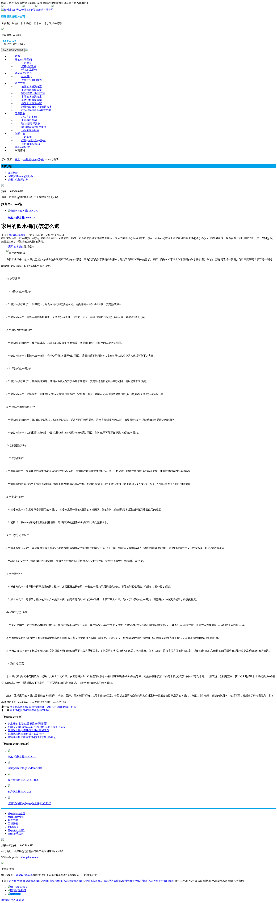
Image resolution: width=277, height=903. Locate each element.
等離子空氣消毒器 (31, 79)
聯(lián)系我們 (29, 69)
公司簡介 (26, 63)
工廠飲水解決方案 (31, 90)
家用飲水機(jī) (16, 246)
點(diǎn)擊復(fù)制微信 (13, 50)
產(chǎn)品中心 (23, 73)
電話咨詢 (15, 894)
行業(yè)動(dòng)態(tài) (33, 140)
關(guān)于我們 (23, 59)
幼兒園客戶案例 (30, 130)
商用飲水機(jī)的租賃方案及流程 (26, 733)
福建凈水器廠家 (112, 880)
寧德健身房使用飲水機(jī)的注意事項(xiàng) (32, 737)
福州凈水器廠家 (94, 880)
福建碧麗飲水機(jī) (73, 880)
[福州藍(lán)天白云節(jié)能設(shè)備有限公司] (27, 9)
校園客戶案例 (29, 116)
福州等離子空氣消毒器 (134, 880)
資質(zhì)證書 (28, 66)
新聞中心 (20, 133)
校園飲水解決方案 (31, 86)
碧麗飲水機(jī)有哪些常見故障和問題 (28, 730)
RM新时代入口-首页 (12, 900)
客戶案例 (20, 113)
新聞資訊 (13, 827)
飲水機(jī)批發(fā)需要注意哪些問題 (29, 710)
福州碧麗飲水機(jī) (52, 880)
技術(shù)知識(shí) (31, 143)
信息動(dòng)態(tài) (33, 159)
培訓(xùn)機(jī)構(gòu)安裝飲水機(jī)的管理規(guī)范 (36, 727)
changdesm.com (17, 234)
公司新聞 (26, 137)
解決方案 (20, 83)
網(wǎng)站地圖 (12, 6)
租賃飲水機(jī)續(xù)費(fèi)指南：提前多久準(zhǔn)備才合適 (42, 706)
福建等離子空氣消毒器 (161, 880)
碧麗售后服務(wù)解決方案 (36, 106)
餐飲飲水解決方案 (31, 103)
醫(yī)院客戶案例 (30, 123)
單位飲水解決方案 (31, 100)
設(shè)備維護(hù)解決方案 (36, 110)
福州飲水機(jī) (17, 880)
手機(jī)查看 (44, 6)
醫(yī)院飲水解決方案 (33, 93)
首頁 (17, 56)
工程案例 (13, 823)
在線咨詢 (30, 6)
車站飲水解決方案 (31, 96)
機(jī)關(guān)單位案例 (33, 127)
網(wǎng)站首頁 (16, 813)
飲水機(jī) (26, 76)
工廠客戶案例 (29, 120)
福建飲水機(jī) (33, 880)
